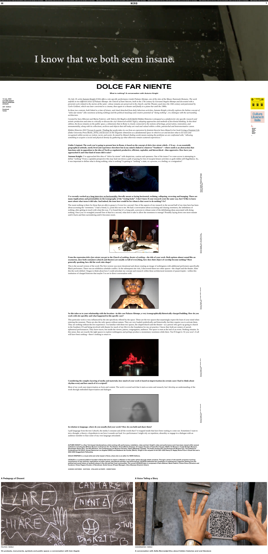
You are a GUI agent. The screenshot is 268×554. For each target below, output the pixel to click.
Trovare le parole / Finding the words (102, 130)
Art (3, 107)
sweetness (111, 469)
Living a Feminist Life (190, 130)
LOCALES (5, 104)
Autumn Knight (8, 101)
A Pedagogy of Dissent (12, 478)
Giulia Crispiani (8, 102)
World (8, 107)
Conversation (140, 547)
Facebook (5, 109)
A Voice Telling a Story (146, 478)
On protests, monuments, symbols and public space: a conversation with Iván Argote (40, 551)
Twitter (4, 110)
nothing (87, 469)
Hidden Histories (75, 469)
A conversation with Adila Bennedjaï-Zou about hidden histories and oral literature (173, 551)
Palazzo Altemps (98, 469)
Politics (4, 547)
